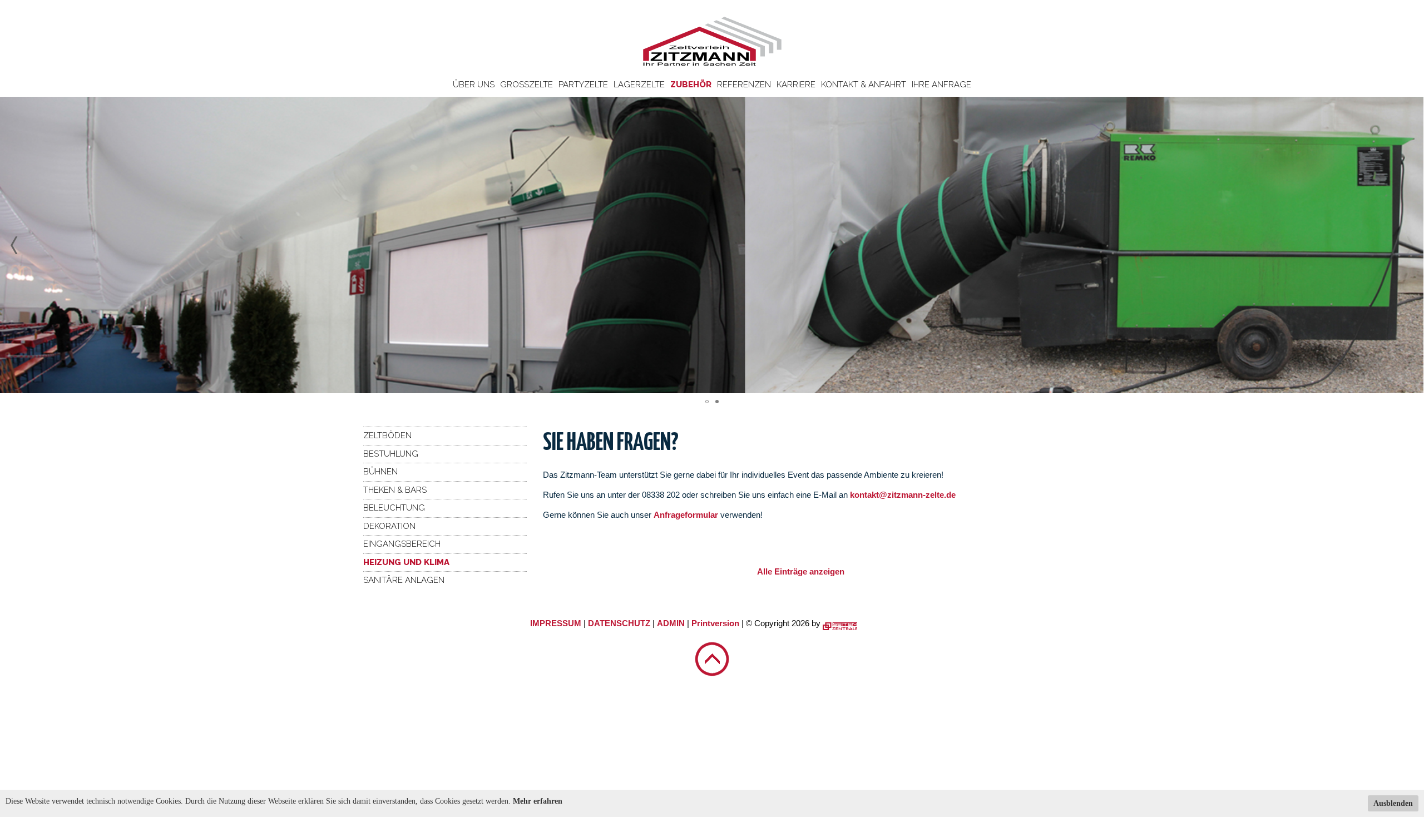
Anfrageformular (687, 514)
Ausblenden (1393, 803)
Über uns (474, 85)
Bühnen (380, 472)
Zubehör (690, 85)
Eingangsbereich (402, 544)
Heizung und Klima (406, 562)
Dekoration (389, 526)
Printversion (715, 623)
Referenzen (744, 85)
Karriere (796, 85)
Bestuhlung (390, 454)
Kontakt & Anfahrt (863, 85)
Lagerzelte (639, 85)
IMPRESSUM (555, 623)
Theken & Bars (395, 490)
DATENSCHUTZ (619, 623)
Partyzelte (583, 85)
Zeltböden (387, 435)
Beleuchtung (394, 508)
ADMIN (671, 623)
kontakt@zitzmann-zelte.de (903, 494)
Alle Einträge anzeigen (800, 571)
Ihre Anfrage (941, 85)
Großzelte (526, 85)
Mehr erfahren (537, 801)
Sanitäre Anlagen (403, 580)
